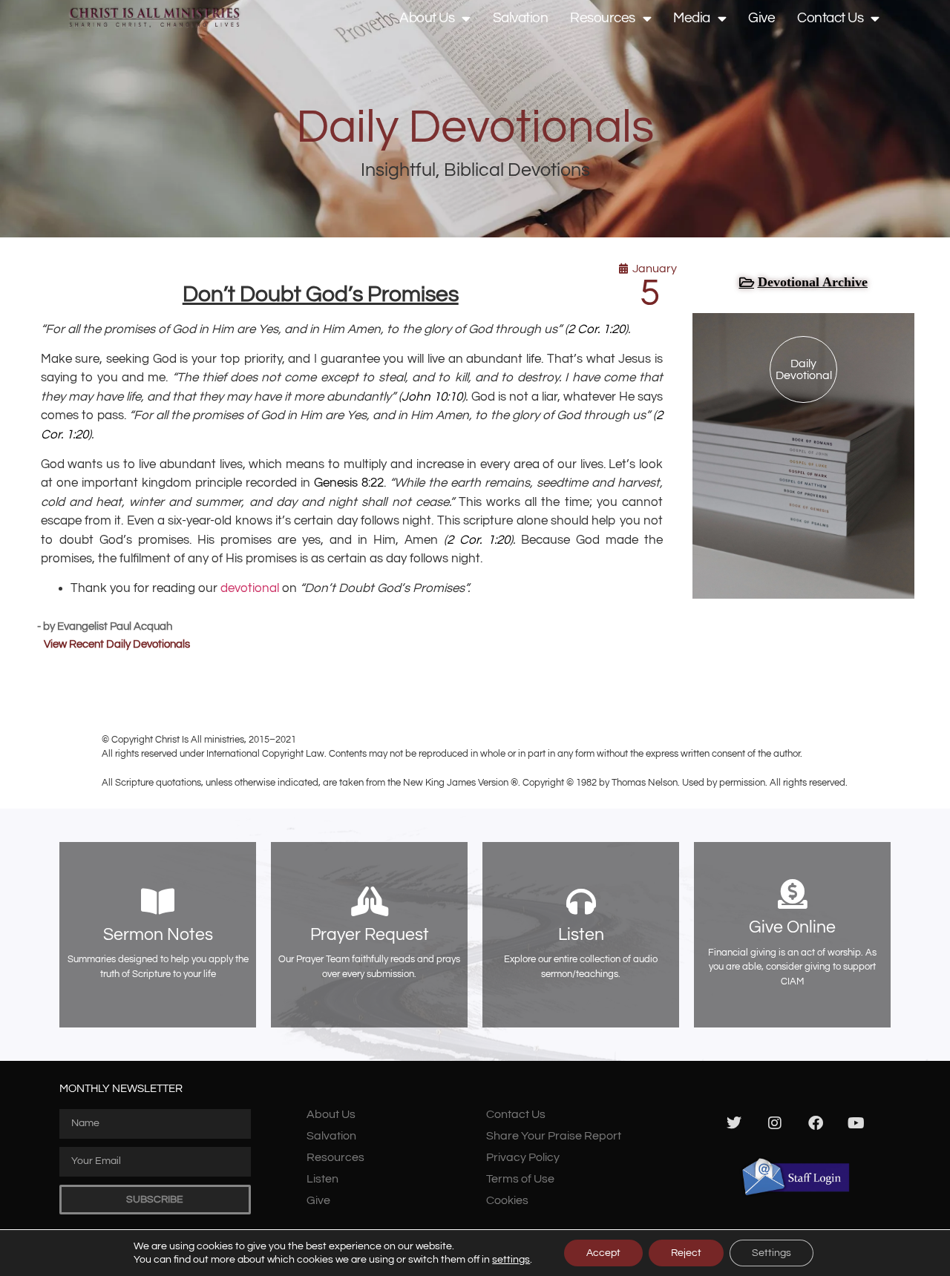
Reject (686, 1253)
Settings (771, 1253)
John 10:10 (432, 397)
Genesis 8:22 (349, 483)
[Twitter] (734, 1123)
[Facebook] (816, 1123)
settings (511, 1259)
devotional (249, 588)
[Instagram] (775, 1123)
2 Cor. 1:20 (596, 329)
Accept (603, 1253)
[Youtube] (856, 1123)
